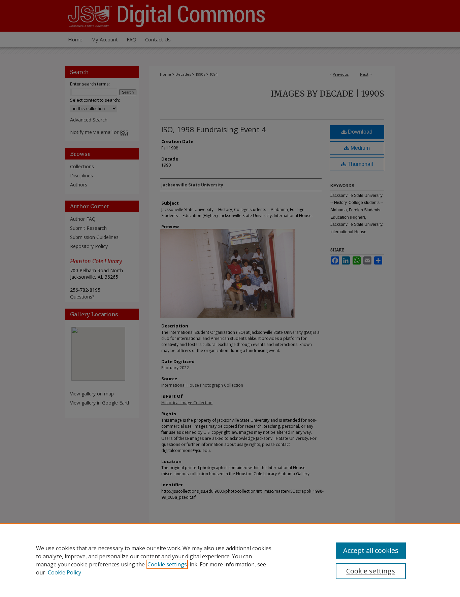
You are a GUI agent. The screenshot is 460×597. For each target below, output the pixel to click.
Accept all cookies (370, 550)
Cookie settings (167, 564)
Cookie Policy (64, 572)
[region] (230, 560)
